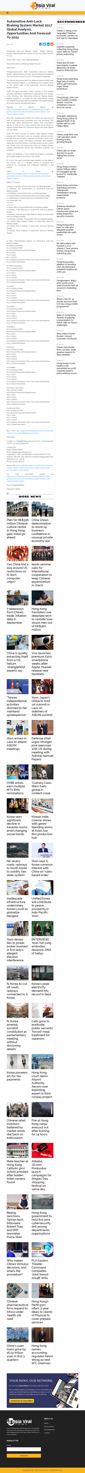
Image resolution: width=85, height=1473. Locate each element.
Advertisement (49, 1430)
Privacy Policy (49, 1426)
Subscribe (24, 1456)
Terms (46, 1423)
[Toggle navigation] (7, 12)
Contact (47, 1433)
